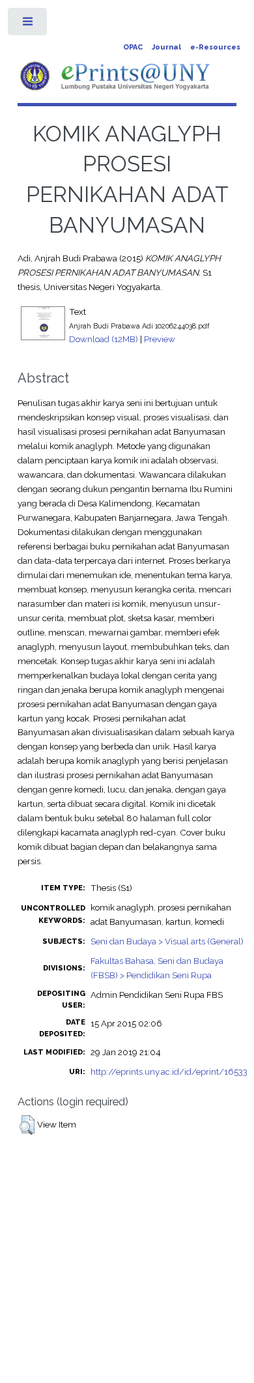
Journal (166, 47)
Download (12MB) (103, 339)
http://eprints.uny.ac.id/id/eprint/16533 (169, 1071)
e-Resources (215, 47)
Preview (159, 339)
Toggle (28, 24)
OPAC (133, 47)
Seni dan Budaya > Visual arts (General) (167, 941)
